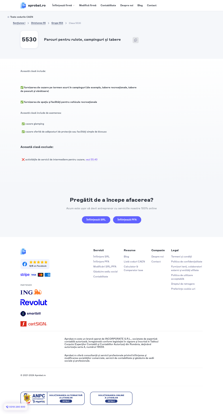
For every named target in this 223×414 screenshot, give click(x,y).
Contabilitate (108, 5)
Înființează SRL (96, 219)
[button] (63, 5)
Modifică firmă (87, 5)
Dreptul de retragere (183, 283)
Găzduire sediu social (105, 271)
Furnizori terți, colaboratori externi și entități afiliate (186, 268)
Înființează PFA (127, 219)
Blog (140, 5)
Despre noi (126, 5)
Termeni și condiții (181, 256)
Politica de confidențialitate (186, 261)
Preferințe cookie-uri (183, 288)
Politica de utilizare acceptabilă (182, 277)
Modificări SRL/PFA (104, 266)
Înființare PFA (101, 261)
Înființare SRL (101, 256)
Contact (152, 5)
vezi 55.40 (91, 159)
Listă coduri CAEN (134, 261)
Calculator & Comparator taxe (133, 268)
